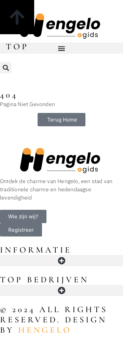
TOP (17, 46)
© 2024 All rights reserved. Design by (54, 319)
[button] (61, 48)
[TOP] (17, 17)
